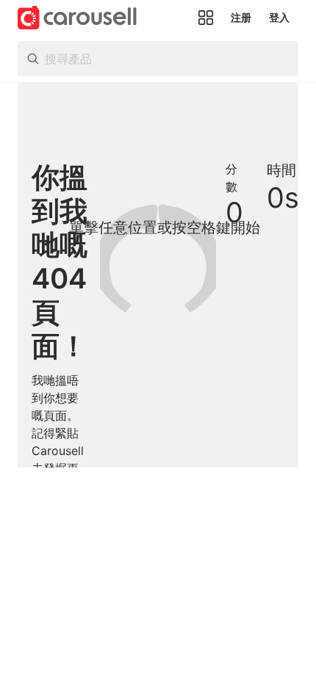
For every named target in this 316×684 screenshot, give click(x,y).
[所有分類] (206, 17)
